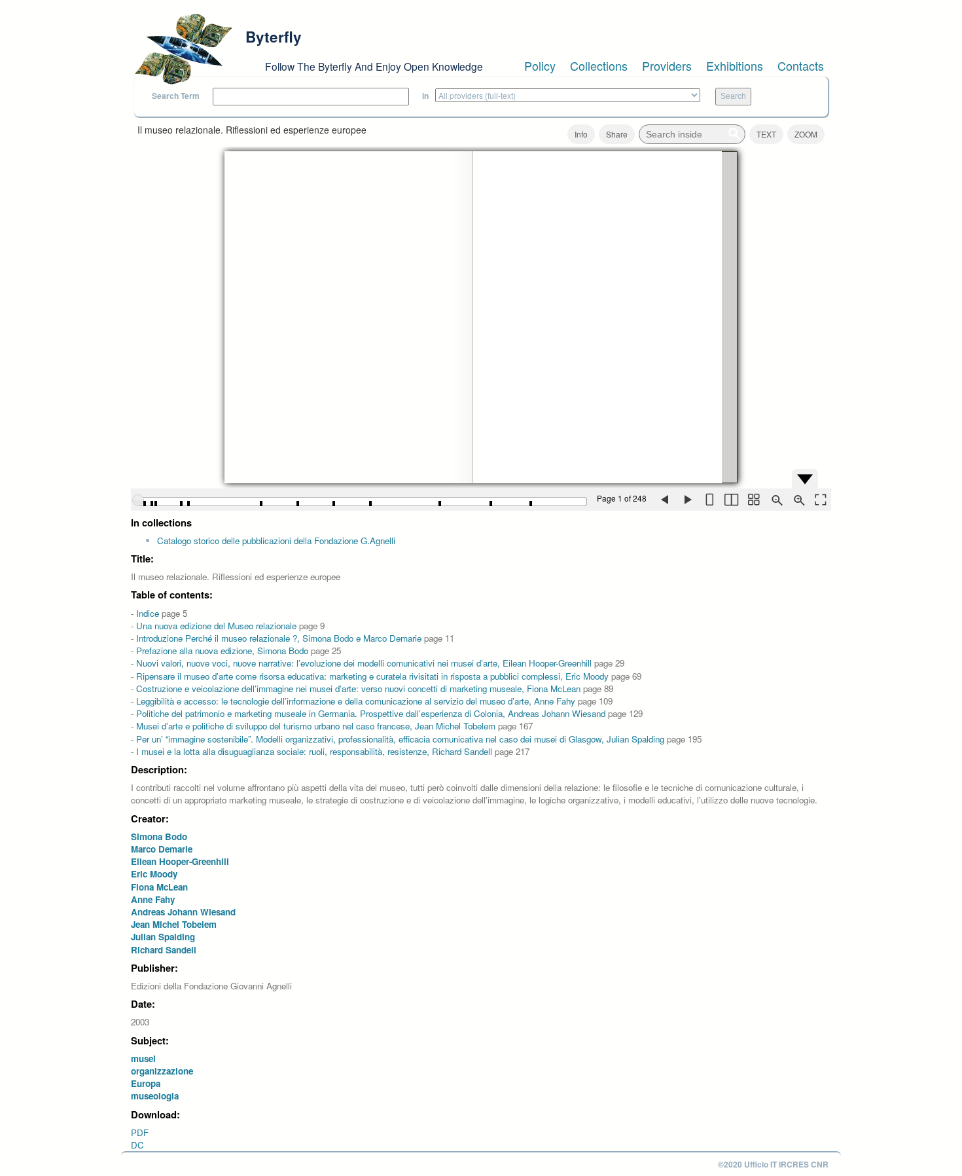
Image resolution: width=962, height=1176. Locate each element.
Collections (599, 65)
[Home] (183, 49)
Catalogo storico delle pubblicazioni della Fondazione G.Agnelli (276, 540)
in (425, 95)
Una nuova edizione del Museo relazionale (216, 625)
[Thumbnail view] (753, 499)
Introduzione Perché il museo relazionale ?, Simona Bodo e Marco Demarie (278, 638)
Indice (147, 613)
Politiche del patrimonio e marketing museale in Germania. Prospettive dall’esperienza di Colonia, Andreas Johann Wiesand (370, 713)
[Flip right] (686, 499)
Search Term (176, 95)
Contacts (800, 65)
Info (581, 133)
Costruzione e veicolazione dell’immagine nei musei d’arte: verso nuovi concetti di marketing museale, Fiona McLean (358, 688)
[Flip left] (664, 499)
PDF (140, 1132)
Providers (667, 65)
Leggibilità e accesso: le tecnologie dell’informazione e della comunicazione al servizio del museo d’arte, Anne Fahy (355, 701)
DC (137, 1145)
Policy (540, 65)
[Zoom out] (775, 499)
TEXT (766, 133)
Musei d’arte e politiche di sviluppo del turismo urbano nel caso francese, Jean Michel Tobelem (315, 726)
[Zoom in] (798, 499)
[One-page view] (709, 499)
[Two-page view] (731, 499)
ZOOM (805, 133)
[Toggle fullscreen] (820, 499)
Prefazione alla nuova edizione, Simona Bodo (222, 650)
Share (617, 133)
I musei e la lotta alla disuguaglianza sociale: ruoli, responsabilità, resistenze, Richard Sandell (314, 751)
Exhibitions (734, 65)
